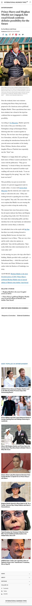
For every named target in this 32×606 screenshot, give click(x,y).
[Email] (19, 34)
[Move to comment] (22, 34)
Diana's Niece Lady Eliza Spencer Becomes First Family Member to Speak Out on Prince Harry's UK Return (15, 476)
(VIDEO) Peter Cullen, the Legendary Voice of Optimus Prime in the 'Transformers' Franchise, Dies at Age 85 (15, 562)
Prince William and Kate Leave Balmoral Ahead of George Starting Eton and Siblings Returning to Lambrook (16, 419)
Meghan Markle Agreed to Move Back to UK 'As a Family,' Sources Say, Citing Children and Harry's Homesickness (16, 505)
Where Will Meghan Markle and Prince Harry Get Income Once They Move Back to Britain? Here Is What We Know (15, 447)
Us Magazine (14, 123)
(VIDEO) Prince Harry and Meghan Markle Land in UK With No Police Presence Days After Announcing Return (15, 390)
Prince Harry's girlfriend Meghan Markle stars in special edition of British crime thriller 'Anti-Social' (14, 279)
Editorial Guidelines (23, 315)
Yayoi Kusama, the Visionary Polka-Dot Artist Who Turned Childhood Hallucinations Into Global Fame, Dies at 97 (14, 533)
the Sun (27, 229)
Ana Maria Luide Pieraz (9, 29)
